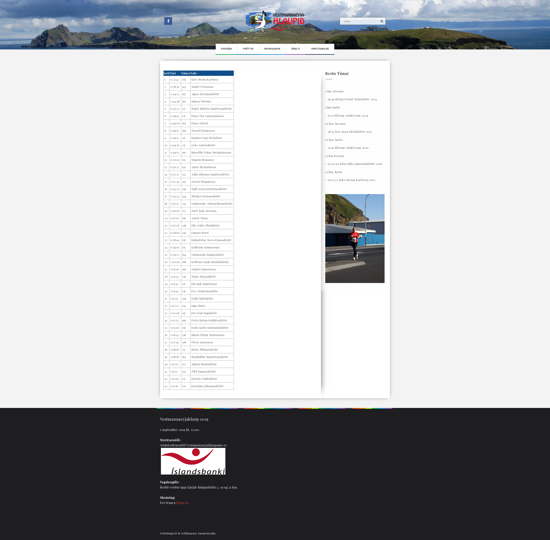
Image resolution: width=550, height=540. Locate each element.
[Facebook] (168, 21)
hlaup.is (182, 503)
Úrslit (295, 48)
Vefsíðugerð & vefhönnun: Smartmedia (187, 533)
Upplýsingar (320, 48)
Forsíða (226, 48)
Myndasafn (272, 48)
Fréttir (248, 48)
